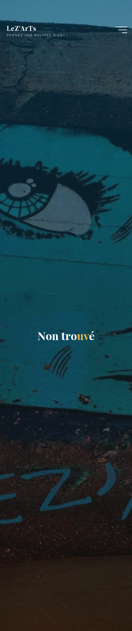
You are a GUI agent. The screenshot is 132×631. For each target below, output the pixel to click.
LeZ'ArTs (22, 28)
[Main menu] (121, 30)
